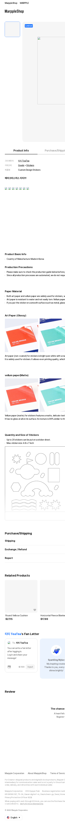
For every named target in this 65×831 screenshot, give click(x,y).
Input (30, 667)
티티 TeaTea (23, 161)
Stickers (30, 165)
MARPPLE (24, 3)
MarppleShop (11, 3)
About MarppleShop (37, 773)
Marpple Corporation (14, 773)
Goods (21, 165)
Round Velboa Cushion (16, 615)
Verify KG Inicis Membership (32, 804)
